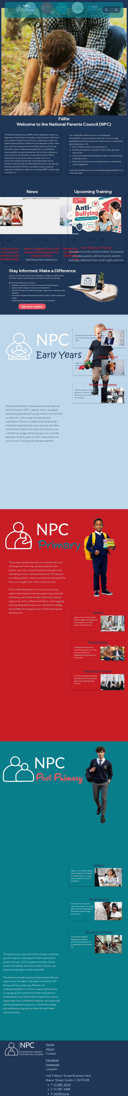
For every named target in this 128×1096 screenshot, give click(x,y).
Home (50, 1044)
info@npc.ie (61, 1094)
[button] (8, 240)
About (50, 1049)
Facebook (52, 1060)
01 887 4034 (62, 1085)
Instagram (52, 1064)
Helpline (108, 329)
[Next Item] (117, 215)
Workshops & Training (102, 384)
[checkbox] (37, 240)
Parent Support (108, 357)
